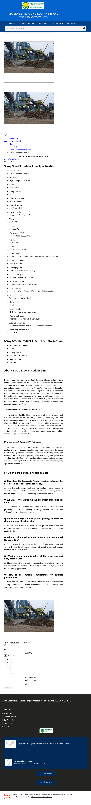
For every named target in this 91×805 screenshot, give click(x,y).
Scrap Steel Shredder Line (20, 149)
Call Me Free (47, 782)
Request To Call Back (12, 141)
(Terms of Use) (71, 794)
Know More (58, 23)
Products (13, 147)
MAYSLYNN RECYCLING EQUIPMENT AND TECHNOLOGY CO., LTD (33, 15)
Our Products (43, 23)
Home (12, 144)
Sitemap (7, 726)
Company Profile (26, 23)
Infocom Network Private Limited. (41, 797)
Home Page (10, 23)
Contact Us (72, 23)
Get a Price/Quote (11, 159)
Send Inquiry (12, 138)
